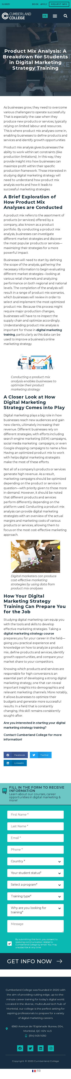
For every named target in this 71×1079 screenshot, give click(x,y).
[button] (55, 15)
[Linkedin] (41, 1048)
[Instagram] (51, 1048)
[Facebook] (20, 1048)
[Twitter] (30, 1048)
